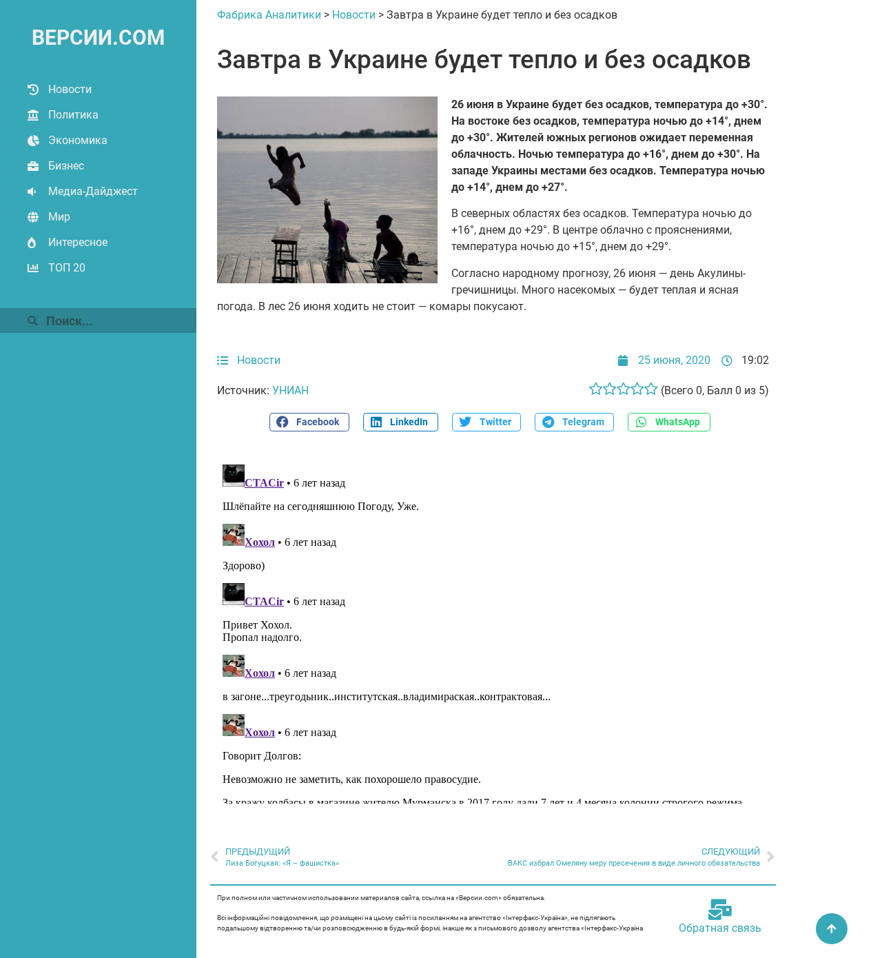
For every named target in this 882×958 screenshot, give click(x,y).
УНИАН (290, 390)
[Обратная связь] (720, 909)
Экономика (77, 140)
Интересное (77, 242)
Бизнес (66, 165)
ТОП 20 (66, 267)
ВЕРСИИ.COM (98, 38)
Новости (70, 89)
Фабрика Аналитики (269, 14)
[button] (309, 422)
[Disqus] (493, 631)
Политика (73, 114)
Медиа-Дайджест (93, 191)
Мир (59, 216)
